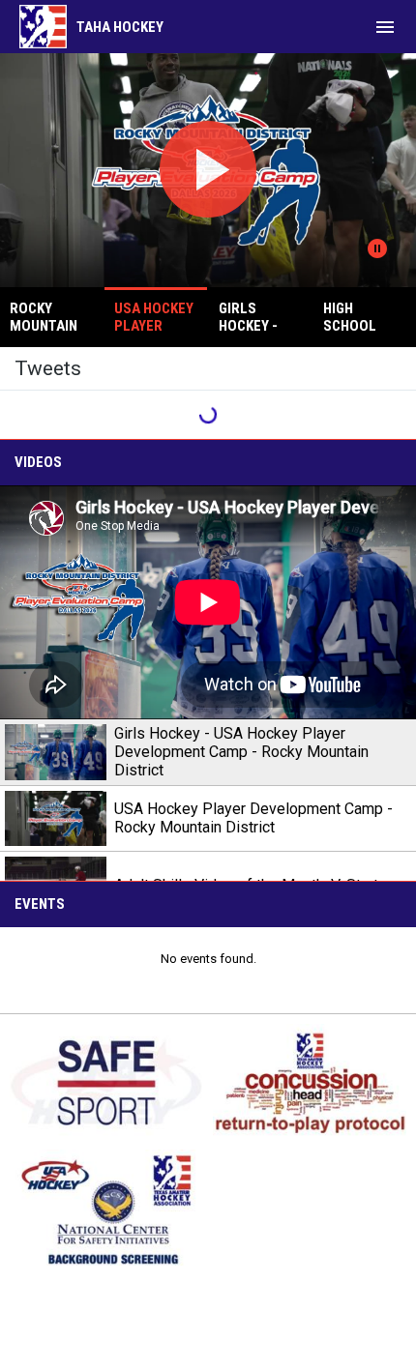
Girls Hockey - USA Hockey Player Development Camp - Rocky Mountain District (241, 751)
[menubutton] (385, 27)
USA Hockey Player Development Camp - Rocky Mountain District (253, 818)
